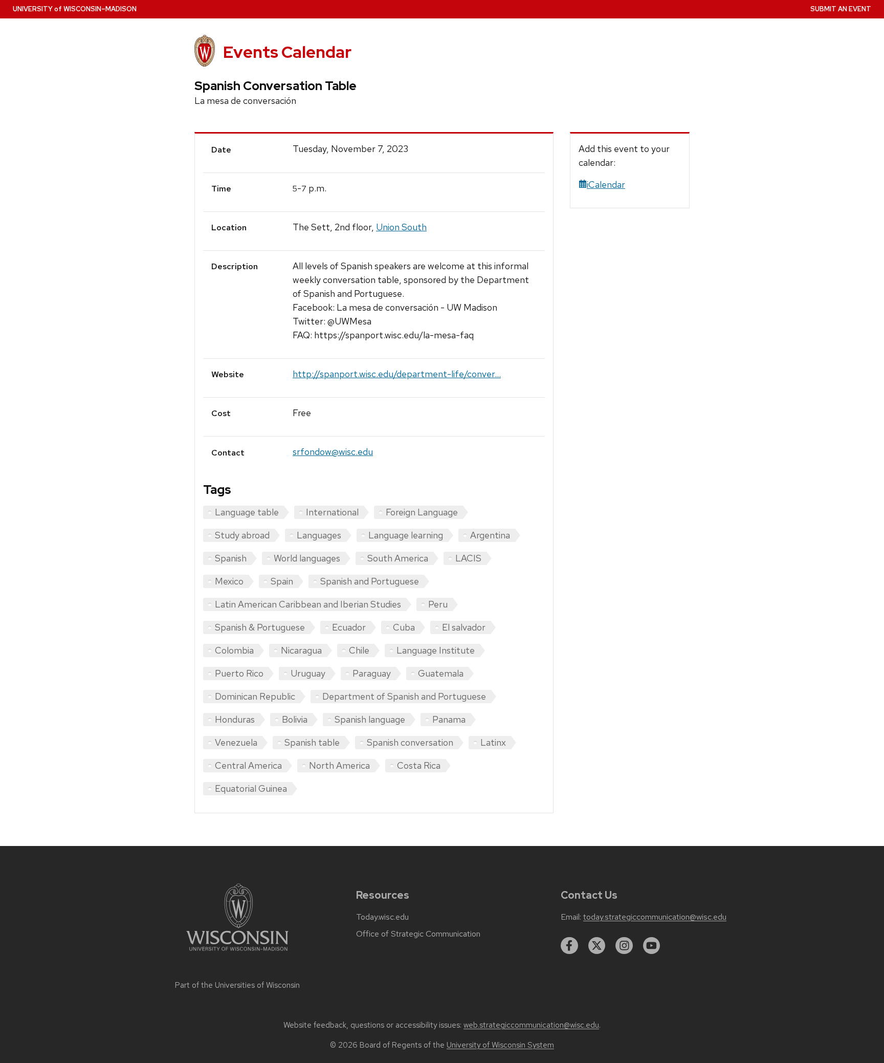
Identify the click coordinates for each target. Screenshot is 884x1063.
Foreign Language (422, 512)
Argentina (490, 535)
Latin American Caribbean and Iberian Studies (308, 604)
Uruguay (308, 673)
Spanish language (370, 719)
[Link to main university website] (237, 952)
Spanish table (312, 742)
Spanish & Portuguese (260, 627)
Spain (282, 581)
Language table (247, 512)
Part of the (237, 985)
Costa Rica (418, 765)
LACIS (468, 558)
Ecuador (349, 627)
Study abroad (242, 535)
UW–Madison (75, 9)
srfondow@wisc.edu (333, 452)
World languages (307, 558)
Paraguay (371, 673)
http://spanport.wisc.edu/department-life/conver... (397, 374)
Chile (359, 650)
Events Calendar (287, 52)
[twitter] (597, 945)
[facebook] (569, 945)
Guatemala (440, 673)
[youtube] (651, 945)
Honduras (235, 719)
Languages (319, 535)
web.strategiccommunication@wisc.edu (531, 1025)
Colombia (234, 650)
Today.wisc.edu (382, 917)
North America (339, 765)
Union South (401, 227)
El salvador (463, 627)
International (332, 512)
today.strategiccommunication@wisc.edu (654, 917)
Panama (449, 719)
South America (397, 558)
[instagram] (624, 945)
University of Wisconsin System (500, 1045)
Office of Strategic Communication (418, 934)
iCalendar (606, 184)
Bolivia (294, 719)
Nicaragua (301, 650)
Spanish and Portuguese (369, 581)
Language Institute (435, 650)
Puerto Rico (239, 673)
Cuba (404, 627)
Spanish (231, 558)
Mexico (229, 581)
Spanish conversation (410, 742)
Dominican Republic (255, 696)
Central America (248, 765)
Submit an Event (840, 9)
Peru (438, 604)
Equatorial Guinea (251, 788)
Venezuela (236, 742)
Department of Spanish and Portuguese (404, 696)
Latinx (493, 742)
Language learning (405, 535)
